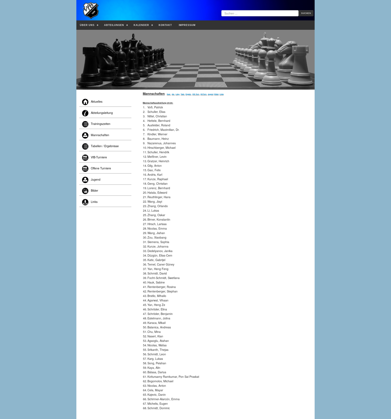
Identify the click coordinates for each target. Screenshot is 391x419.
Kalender (141, 25)
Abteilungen (114, 25)
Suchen (306, 13)
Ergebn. (188, 94)
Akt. (173, 94)
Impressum (187, 25)
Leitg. (178, 94)
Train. (183, 94)
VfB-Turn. (196, 94)
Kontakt (165, 25)
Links (222, 94)
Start (168, 94)
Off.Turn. (203, 94)
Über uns (87, 25)
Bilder (216, 94)
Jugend (210, 94)
